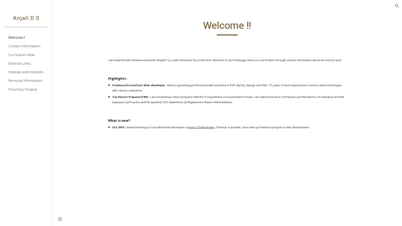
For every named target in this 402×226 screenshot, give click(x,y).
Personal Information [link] (25, 80)
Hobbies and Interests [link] (25, 72)
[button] (397, 6)
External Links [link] (19, 63)
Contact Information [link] (24, 46)
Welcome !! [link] (16, 37)
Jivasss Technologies (201, 127)
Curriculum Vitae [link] (21, 55)
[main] (227, 27)
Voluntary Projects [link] (22, 89)
